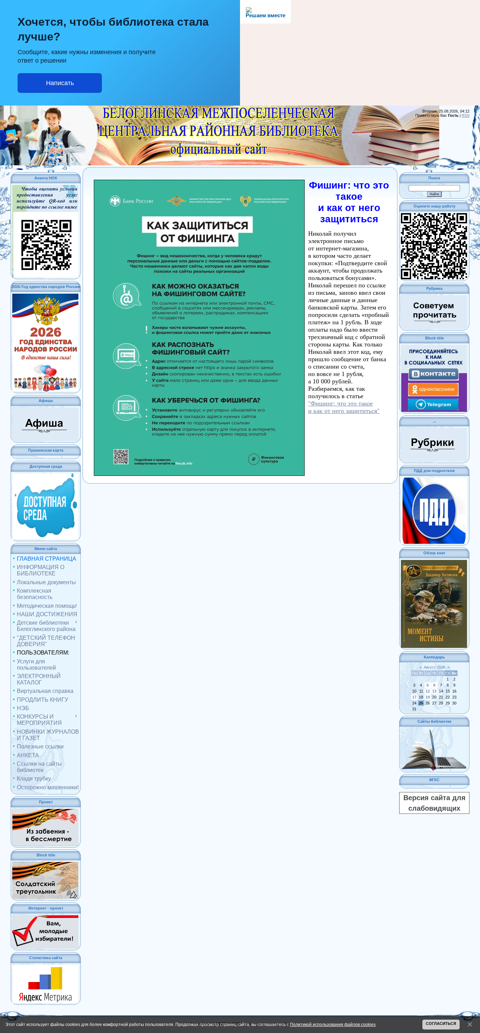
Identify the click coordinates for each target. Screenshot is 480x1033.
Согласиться (441, 1023)
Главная (172, 142)
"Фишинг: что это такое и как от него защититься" (344, 407)
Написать (60, 83)
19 (428, 697)
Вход (212, 142)
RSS (465, 115)
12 (428, 691)
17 (414, 697)
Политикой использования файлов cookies (333, 1024)
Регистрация (194, 142)
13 (434, 691)
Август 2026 (434, 667)
